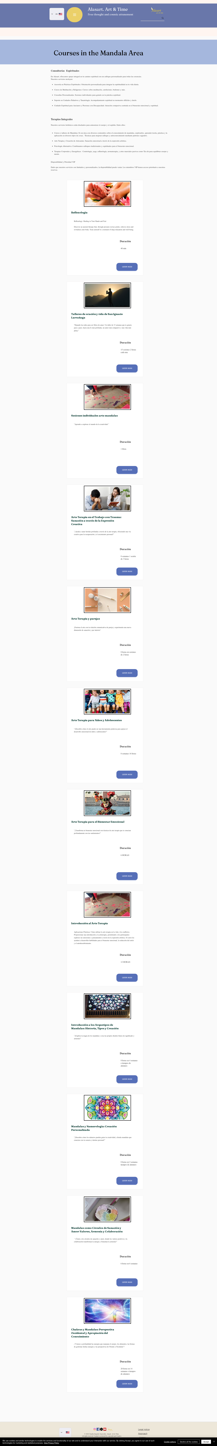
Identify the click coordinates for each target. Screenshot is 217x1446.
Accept (206, 1441)
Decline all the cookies (189, 1441)
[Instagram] (94, 1429)
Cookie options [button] (170, 1441)
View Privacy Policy (51, 1443)
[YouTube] (104, 1429)
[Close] (213, 1441)
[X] (101, 1429)
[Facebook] (98, 1429)
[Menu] (75, 14)
